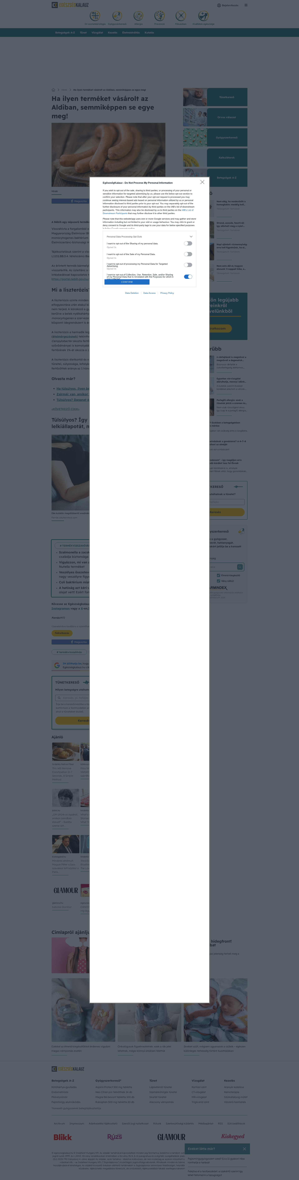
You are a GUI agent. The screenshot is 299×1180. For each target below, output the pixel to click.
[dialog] (149, 590)
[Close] (203, 183)
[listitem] (149, 236)
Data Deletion (132, 293)
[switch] (188, 243)
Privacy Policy (167, 293)
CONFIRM (127, 282)
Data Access (149, 293)
